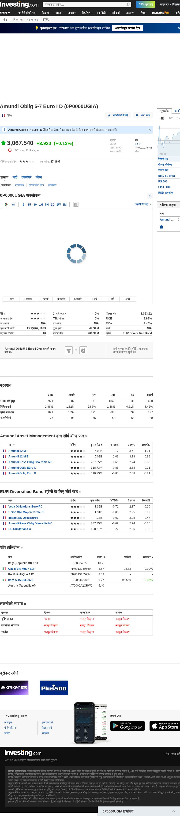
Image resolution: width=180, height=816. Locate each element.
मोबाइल (8, 722)
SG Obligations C (19, 529)
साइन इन (164, 4)
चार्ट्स (58, 13)
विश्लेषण (86, 13)
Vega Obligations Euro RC (25, 506)
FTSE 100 (164, 187)
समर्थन (45, 733)
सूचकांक (164, 110)
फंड (5, 19)
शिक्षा (143, 13)
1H (41, 204)
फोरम (39, 177)
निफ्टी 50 (163, 159)
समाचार (71, 13)
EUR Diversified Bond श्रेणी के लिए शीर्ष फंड (39, 491)
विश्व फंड (17, 19)
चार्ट (15, 177)
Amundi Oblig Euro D (22, 473)
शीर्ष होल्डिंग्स (9, 547)
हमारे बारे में (47, 722)
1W (58, 204)
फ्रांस (137, 143)
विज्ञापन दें (47, 727)
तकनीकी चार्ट (142, 204)
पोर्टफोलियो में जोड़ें (120, 115)
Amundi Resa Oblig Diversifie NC (30, 462)
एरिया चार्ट (13, 204)
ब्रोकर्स (116, 13)
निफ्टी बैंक (163, 170)
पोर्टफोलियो (10, 727)
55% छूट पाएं (146, 4)
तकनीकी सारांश (11, 603)
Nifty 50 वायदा (166, 176)
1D (53, 204)
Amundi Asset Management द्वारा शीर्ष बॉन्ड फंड (42, 436)
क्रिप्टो (45, 13)
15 (29, 204)
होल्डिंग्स (52, 185)
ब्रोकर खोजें (9, 673)
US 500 (163, 181)
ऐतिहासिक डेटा (36, 185)
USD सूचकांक (165, 192)
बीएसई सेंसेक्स (165, 164)
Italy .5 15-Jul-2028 (20, 580)
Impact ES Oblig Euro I (23, 517)
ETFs (45, 19)
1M (65, 204)
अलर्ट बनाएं (145, 115)
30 (35, 204)
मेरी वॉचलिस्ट (28, 13)
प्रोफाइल (19, 185)
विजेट (7, 733)
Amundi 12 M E (18, 456)
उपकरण (130, 13)
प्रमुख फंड (32, 19)
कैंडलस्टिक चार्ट (6, 204)
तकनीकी (101, 13)
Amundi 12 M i (17, 451)
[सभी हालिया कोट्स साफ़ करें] (161, 225)
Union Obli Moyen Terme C (26, 512)
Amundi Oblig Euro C (22, 467)
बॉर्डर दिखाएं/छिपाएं (76, 204)
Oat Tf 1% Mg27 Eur (21, 568)
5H (47, 204)
